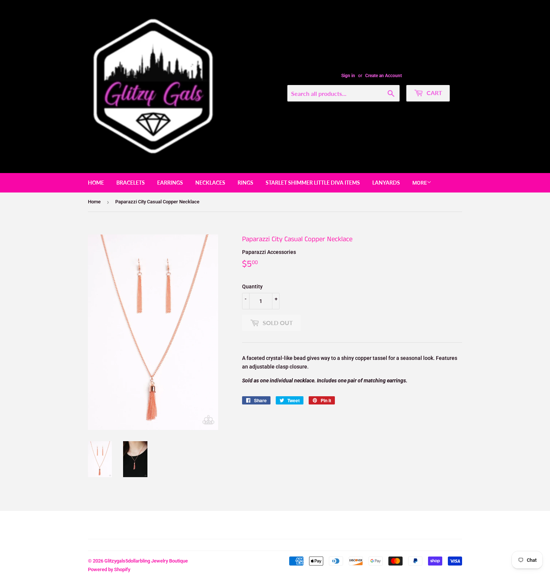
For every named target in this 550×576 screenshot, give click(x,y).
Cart (433, 92)
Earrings (170, 182)
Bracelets (130, 182)
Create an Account (383, 75)
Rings (245, 182)
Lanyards (386, 182)
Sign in (348, 75)
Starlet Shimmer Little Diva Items (313, 182)
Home (96, 182)
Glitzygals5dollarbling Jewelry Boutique (146, 561)
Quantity (252, 286)
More (419, 183)
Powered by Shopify (109, 569)
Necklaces (210, 182)
